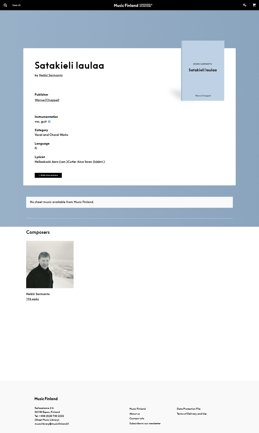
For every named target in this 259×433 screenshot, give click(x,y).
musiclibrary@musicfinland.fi (52, 423)
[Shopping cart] (254, 5)
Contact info (137, 418)
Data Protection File (188, 408)
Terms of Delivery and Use (191, 413)
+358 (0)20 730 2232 (51, 416)
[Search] (23, 5)
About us (135, 413)
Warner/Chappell (47, 100)
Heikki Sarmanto (51, 75)
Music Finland (138, 408)
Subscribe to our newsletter (145, 423)
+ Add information (48, 175)
